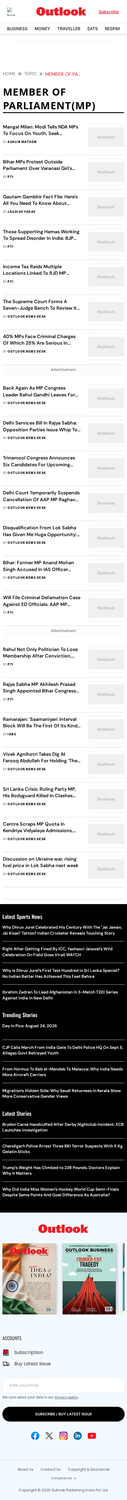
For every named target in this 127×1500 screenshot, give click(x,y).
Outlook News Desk (26, 316)
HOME (9, 74)
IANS (11, 734)
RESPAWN (115, 28)
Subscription (28, 1352)
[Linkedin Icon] (77, 1435)
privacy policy (66, 1397)
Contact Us (50, 1469)
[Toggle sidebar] (15, 11)
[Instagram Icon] (63, 1435)
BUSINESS (17, 28)
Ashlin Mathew (22, 141)
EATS (92, 28)
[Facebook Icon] (35, 1435)
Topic (30, 74)
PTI (10, 176)
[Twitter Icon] (49, 1435)
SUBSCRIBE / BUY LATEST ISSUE (63, 1414)
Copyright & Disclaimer (89, 1469)
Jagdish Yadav (21, 211)
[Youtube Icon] (92, 1435)
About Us (25, 1469)
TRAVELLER (68, 28)
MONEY (42, 28)
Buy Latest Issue (32, 1363)
